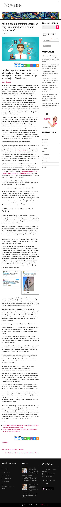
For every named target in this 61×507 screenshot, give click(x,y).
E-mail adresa (47, 40)
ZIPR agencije (44, 505)
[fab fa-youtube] (43, 483)
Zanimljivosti (45, 164)
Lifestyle (44, 148)
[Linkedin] (22, 65)
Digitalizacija (5, 442)
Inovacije (44, 142)
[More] (37, 65)
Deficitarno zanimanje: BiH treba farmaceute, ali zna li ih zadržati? (50, 73)
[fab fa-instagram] (54, 480)
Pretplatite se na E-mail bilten (8, 487)
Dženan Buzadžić (6, 82)
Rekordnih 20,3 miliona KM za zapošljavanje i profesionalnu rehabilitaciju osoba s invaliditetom (50, 88)
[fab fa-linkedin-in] (50, 480)
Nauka (43, 151)
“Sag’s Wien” (22, 151)
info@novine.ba (49, 476)
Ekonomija (45, 139)
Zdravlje (44, 167)
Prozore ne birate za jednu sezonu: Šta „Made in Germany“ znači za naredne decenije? (50, 80)
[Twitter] (19, 65)
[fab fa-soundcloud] (47, 483)
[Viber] (31, 65)
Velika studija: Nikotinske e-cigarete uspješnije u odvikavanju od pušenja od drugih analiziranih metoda (50, 58)
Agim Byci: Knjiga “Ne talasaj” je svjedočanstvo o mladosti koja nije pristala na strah (50, 105)
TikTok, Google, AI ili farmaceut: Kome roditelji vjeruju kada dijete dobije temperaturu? (50, 66)
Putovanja (45, 161)
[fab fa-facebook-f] (43, 480)
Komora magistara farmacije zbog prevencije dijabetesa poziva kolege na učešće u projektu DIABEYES (49, 97)
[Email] (25, 65)
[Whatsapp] (28, 65)
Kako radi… (45, 145)
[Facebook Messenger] (34, 65)
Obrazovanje (45, 154)
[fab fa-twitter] (47, 480)
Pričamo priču (45, 158)
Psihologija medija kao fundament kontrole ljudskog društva (22, 453)
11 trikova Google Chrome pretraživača (13, 449)
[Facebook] (16, 65)
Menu (59, 2)
